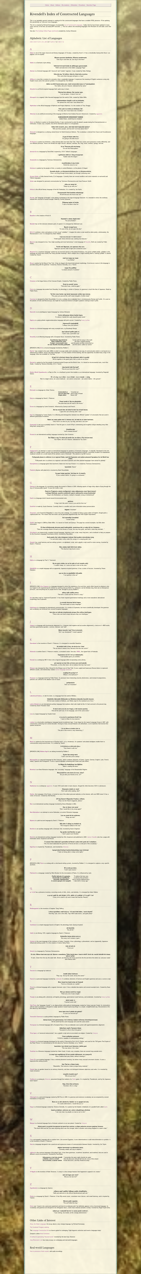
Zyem (105, 1107)
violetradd (59, 979)
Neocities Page (91, 5)
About (52, 5)
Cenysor (95, 1033)
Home (47, 5)
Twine (74, 1079)
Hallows (58, 5)
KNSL (78, 651)
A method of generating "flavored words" (42, 1237)
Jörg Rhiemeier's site (36, 1240)
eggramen (99, 114)
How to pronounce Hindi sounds (39, 1251)
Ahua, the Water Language (38, 1224)
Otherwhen (74, 5)
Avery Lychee (85, 320)
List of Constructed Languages (73, 25)
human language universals (64, 669)
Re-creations (65, 5)
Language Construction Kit (40, 1230)
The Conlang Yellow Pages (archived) (47, 31)
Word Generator (44, 1233)
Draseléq (88, 242)
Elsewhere (82, 5)
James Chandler (92, 837)
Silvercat (65, 847)
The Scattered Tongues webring (39, 1227)
